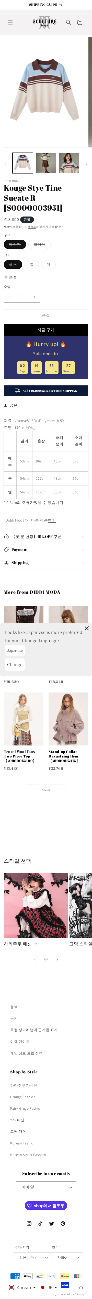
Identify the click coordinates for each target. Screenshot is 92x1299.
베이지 (16, 245)
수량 (7, 287)
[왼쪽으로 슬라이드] (5, 164)
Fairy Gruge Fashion (26, 1108)
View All (46, 790)
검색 (14, 1006)
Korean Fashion (22, 1143)
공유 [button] (13, 405)
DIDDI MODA (12, 181)
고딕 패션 (18, 1131)
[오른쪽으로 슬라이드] (86, 164)
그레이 (41, 245)
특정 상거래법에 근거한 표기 (34, 1029)
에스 (14, 265)
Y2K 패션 (17, 1120)
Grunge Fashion (22, 1097)
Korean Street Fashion (28, 1154)
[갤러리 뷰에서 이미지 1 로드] (23, 163)
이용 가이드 (20, 1041)
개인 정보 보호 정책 (26, 1053)
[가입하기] (70, 1187)
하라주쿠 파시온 (23, 1085)
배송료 (32, 226)
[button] (10, 22)
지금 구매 (46, 329)
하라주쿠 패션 (18, 944)
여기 (52, 520)
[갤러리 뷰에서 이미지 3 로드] (69, 163)
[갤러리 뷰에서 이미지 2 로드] (46, 163)
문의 (14, 1018)
